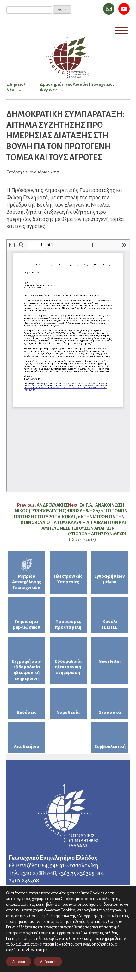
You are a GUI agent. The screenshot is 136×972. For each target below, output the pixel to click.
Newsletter (109, 661)
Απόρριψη (48, 961)
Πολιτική (35, 950)
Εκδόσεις (26, 712)
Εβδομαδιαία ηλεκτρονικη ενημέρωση (68, 667)
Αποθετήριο (26, 746)
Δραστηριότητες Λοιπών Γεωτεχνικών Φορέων (77, 87)
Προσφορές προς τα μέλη (68, 624)
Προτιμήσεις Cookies (104, 921)
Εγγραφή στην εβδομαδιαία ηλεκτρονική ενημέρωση (26, 670)
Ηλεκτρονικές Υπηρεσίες (68, 579)
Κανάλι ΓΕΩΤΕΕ (110, 624)
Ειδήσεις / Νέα (15, 87)
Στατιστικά (110, 712)
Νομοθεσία (68, 712)
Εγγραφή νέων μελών (109, 579)
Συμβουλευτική (110, 746)
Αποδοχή (18, 961)
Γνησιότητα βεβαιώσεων (26, 624)
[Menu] (121, 30)
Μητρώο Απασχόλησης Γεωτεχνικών (26, 582)
